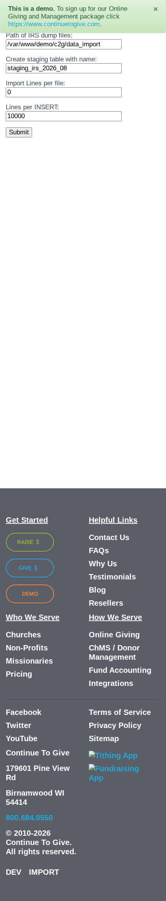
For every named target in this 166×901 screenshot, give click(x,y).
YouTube (21, 738)
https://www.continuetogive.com (54, 24)
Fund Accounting (120, 670)
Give (26, 568)
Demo (30, 594)
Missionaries (29, 661)
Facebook (23, 712)
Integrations (111, 683)
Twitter (18, 725)
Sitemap (104, 738)
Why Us (103, 563)
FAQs (99, 550)
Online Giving (114, 634)
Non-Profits (27, 648)
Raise (26, 542)
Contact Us (109, 537)
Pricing (19, 674)
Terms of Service (120, 712)
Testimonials (112, 576)
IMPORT (44, 872)
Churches (23, 634)
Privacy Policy (115, 725)
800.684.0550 (29, 817)
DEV (13, 872)
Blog (97, 590)
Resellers (106, 603)
